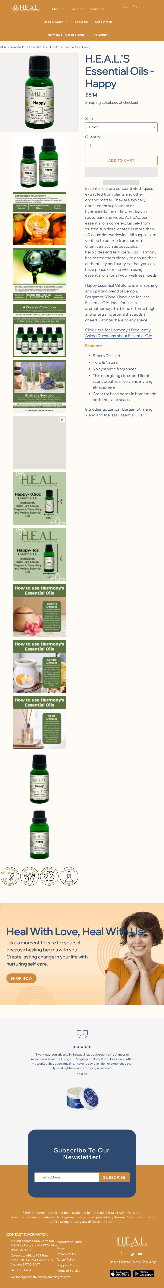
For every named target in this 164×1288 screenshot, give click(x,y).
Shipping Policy (67, 1265)
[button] (121, 172)
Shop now (21, 978)
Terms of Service (68, 1271)
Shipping (93, 102)
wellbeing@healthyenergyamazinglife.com (40, 1277)
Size (89, 118)
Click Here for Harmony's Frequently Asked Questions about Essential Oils (118, 332)
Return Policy (66, 1259)
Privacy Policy (66, 1254)
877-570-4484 (21, 1270)
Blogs (61, 1248)
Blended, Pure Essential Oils (28, 47)
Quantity (93, 136)
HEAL (3, 47)
